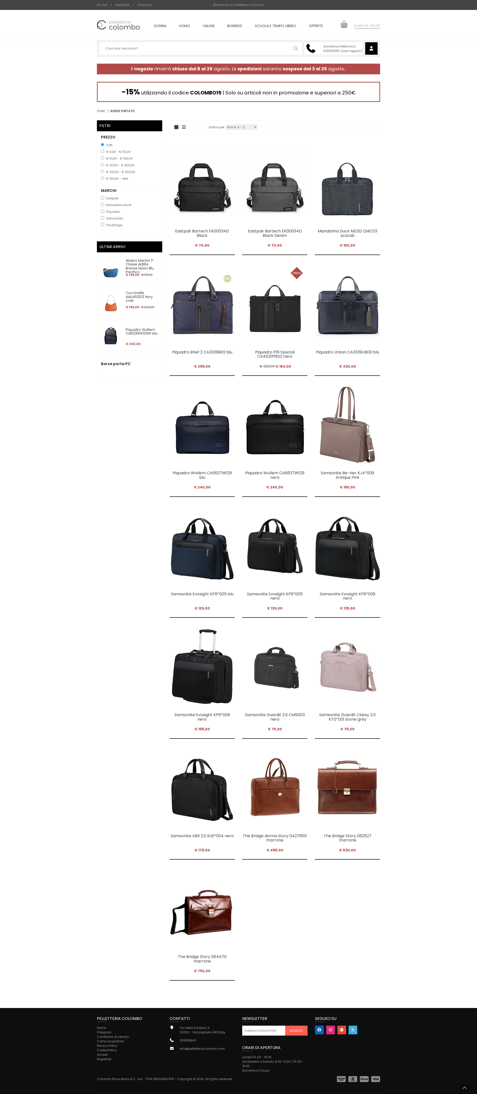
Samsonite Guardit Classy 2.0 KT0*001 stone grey (347, 717)
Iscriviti (296, 1031)
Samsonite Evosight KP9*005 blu (202, 594)
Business (234, 26)
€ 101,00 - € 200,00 (120, 165)
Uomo (184, 26)
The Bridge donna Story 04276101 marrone (275, 838)
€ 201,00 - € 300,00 (120, 172)
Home (101, 111)
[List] (184, 127)
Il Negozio (104, 1032)
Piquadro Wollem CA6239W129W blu (142, 331)
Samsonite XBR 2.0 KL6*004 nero (202, 836)
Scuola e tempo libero (275, 26)
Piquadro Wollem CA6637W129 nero (274, 475)
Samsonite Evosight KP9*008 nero (202, 717)
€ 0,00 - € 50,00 (118, 152)
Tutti (109, 145)
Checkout (144, 5)
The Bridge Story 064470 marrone (202, 959)
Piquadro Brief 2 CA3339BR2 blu (202, 352)
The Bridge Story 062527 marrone (347, 838)
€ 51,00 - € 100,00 (119, 158)
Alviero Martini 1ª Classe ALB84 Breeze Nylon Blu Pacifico (140, 266)
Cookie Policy (107, 1050)
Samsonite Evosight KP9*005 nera (275, 596)
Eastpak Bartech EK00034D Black (202, 233)
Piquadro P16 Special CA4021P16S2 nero (275, 354)
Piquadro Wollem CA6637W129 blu (202, 475)
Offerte (316, 26)
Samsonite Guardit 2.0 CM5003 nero (275, 717)
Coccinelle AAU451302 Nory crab (139, 296)
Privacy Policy (107, 1046)
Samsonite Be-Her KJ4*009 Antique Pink (347, 475)
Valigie (209, 26)
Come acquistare (110, 1041)
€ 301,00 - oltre (117, 178)
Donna (160, 26)
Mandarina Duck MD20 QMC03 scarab (347, 233)
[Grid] (176, 127)
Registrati (122, 5)
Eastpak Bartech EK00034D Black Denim (275, 233)
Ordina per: (216, 127)
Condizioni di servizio (113, 1037)
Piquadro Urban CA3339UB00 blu (347, 352)
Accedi (102, 5)
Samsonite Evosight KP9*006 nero (347, 596)
